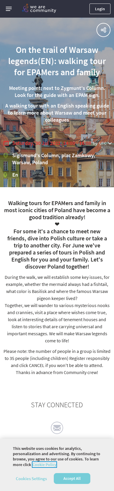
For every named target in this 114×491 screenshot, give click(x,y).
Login (100, 8)
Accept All (72, 478)
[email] (57, 428)
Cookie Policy (44, 464)
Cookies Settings (31, 478)
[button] (9, 9)
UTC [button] (102, 143)
